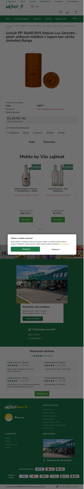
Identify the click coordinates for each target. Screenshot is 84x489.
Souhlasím (26, 249)
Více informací (63, 244)
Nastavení (55, 249)
